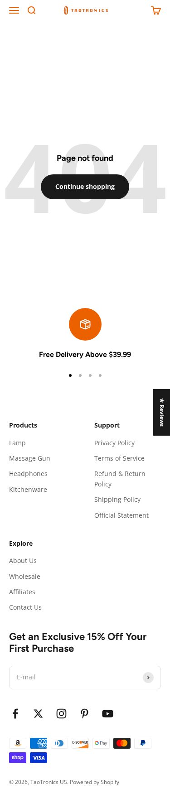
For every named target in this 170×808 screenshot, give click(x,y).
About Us (23, 560)
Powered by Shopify (94, 782)
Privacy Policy (114, 442)
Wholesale (24, 576)
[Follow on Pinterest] (84, 713)
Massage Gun (29, 458)
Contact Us (25, 607)
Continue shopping (85, 186)
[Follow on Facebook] (15, 713)
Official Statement (121, 515)
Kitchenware (28, 489)
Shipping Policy (117, 499)
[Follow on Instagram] (61, 713)
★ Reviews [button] (162, 412)
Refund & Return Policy (120, 478)
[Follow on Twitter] (38, 713)
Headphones (28, 473)
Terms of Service (119, 458)
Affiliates (22, 591)
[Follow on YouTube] (108, 713)
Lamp (17, 442)
